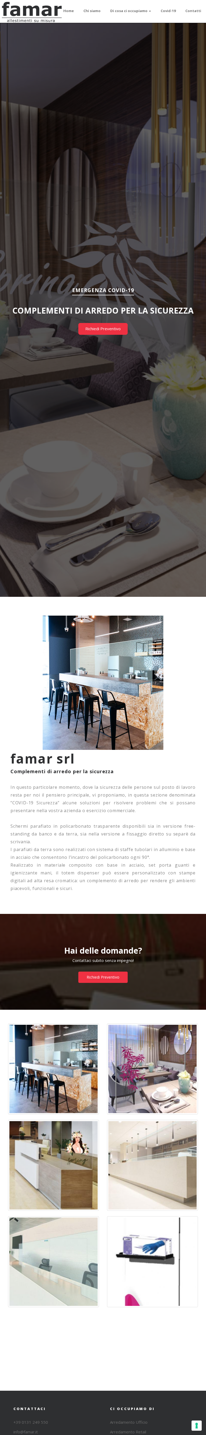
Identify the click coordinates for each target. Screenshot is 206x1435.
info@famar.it (25, 1431)
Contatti (193, 10)
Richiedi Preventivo (103, 328)
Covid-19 (168, 10)
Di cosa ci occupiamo (129, 10)
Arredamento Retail (128, 1431)
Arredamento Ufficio (129, 1422)
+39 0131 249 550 (30, 1422)
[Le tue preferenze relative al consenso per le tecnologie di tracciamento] (197, 1426)
